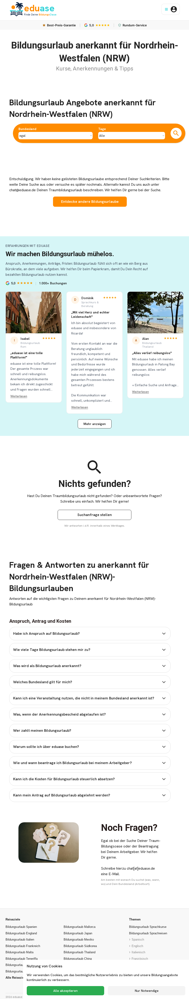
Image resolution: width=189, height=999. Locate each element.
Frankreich (23, 946)
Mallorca (79, 927)
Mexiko (79, 939)
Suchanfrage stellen (94, 514)
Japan (78, 933)
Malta (19, 952)
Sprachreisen (148, 933)
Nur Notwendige (147, 991)
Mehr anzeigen (94, 424)
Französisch (140, 958)
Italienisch (138, 952)
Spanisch (138, 939)
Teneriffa (22, 958)
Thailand (79, 952)
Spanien (21, 927)
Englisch (137, 946)
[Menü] (166, 9)
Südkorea (80, 946)
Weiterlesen (18, 396)
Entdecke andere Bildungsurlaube (90, 201)
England (21, 933)
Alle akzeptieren (65, 991)
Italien (20, 939)
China (78, 958)
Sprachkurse (147, 927)
